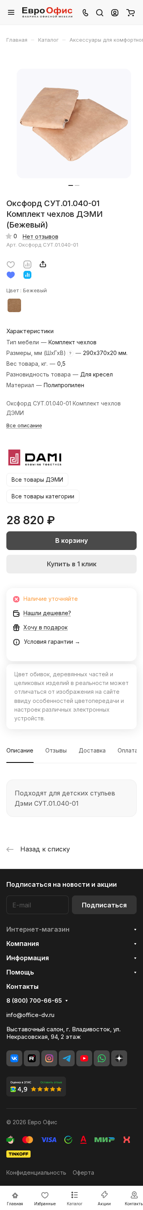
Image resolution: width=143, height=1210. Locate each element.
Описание (19, 750)
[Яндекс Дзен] (119, 1058)
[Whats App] (102, 1058)
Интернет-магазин (38, 929)
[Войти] (114, 12)
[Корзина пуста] (130, 12)
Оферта (83, 1172)
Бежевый (14, 305)
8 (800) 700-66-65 (34, 1000)
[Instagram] (49, 1058)
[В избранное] (10, 264)
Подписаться (104, 905)
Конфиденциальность (36, 1172)
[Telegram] (67, 1058)
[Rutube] (32, 1058)
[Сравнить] (27, 264)
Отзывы (56, 750)
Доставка (92, 750)
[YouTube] (84, 1058)
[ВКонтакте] (14, 1058)
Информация (27, 958)
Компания (22, 944)
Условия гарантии (48, 641)
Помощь (20, 972)
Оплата (128, 750)
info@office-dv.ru (30, 1015)
